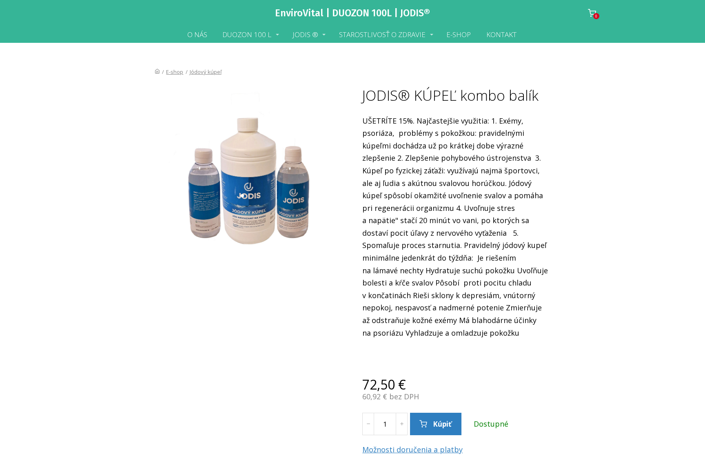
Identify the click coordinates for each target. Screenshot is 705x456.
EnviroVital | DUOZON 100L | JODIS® (352, 13)
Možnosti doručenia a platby (412, 449)
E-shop (174, 71)
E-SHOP (458, 34)
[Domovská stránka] (157, 71)
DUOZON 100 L (246, 34)
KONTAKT (501, 34)
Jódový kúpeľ (206, 71)
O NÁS (197, 34)
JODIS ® (305, 34)
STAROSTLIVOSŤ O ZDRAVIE (382, 34)
